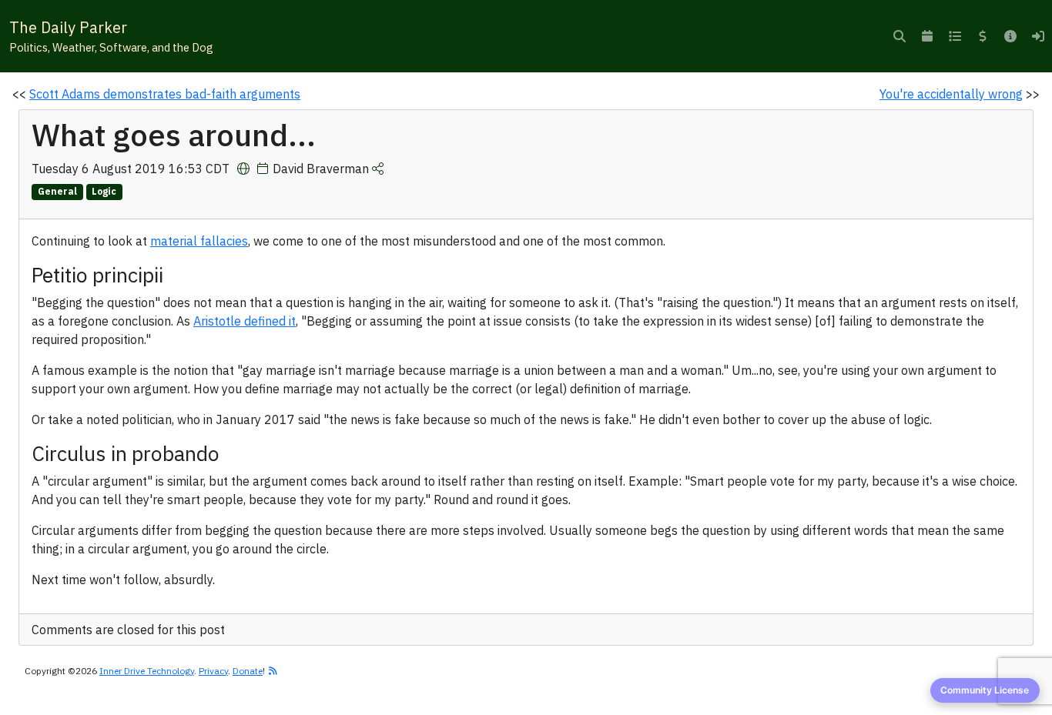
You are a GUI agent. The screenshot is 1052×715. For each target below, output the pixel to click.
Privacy (213, 671)
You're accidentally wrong (951, 94)
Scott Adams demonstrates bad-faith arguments (164, 94)
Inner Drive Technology (146, 671)
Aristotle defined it (244, 321)
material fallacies (199, 241)
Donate (248, 671)
